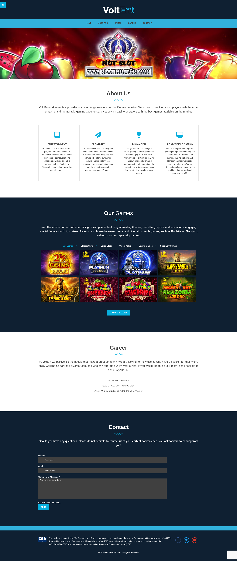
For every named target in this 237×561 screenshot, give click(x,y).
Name (41, 455)
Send (43, 507)
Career (132, 23)
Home (88, 23)
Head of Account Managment (118, 386)
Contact (147, 23)
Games (118, 23)
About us (103, 23)
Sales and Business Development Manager (118, 391)
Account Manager (118, 380)
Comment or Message (49, 477)
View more (60, 273)
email (41, 466)
